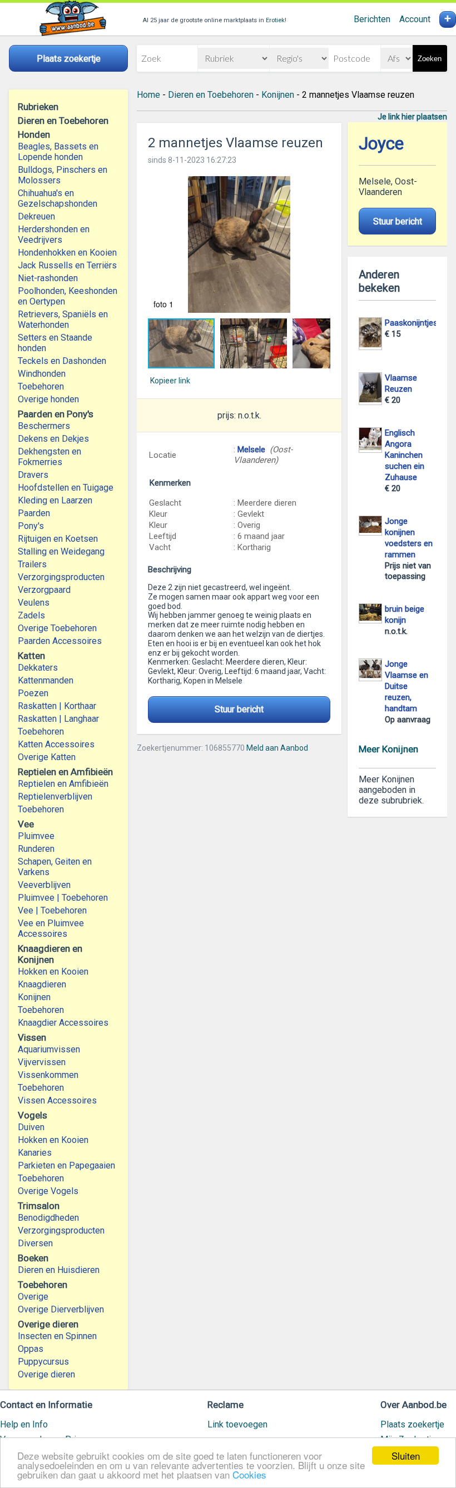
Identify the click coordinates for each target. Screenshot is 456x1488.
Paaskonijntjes (411, 323)
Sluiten (405, 1455)
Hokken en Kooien (53, 971)
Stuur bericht (239, 709)
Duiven (31, 1127)
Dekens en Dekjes (53, 438)
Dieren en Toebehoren (211, 94)
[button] (239, 244)
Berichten (372, 19)
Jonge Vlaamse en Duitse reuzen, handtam (406, 686)
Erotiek (275, 20)
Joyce (381, 143)
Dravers (33, 475)
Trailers (32, 564)
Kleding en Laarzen (55, 500)
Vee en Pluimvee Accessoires (51, 928)
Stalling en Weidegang (61, 551)
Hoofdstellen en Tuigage (65, 487)
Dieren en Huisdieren (59, 1270)
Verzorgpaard (44, 590)
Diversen (35, 1243)
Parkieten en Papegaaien (66, 1165)
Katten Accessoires (56, 744)
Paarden (34, 513)
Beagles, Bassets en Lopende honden (58, 151)
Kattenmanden (45, 680)
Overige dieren (46, 1374)
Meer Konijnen (388, 749)
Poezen (33, 693)
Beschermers (44, 426)
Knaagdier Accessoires (63, 1022)
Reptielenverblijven (55, 796)
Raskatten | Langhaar (58, 718)
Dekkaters (38, 667)
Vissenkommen (48, 1075)
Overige (33, 1296)
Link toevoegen (237, 1424)
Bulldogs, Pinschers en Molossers (62, 175)
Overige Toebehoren (57, 628)
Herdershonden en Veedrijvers (54, 234)
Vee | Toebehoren (52, 910)
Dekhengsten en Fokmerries (49, 456)
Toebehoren (41, 386)
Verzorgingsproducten (61, 577)
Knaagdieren (42, 984)
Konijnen (34, 997)
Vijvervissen (42, 1062)
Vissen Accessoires (57, 1100)
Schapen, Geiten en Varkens (55, 866)
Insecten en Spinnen (57, 1336)
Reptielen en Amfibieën (63, 783)
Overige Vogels (48, 1191)
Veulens (33, 602)
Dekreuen (36, 216)
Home (148, 94)
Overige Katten (47, 757)
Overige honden (48, 399)
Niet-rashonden (48, 278)
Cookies (249, 1474)
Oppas (30, 1349)
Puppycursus (43, 1361)
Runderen (36, 848)
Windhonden (42, 373)
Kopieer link (170, 380)
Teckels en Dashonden (62, 361)
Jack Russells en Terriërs (67, 265)
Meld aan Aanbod (277, 747)
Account (414, 19)
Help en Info (24, 1424)
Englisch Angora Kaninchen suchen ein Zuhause (404, 455)
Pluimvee (36, 836)
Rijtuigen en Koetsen (58, 538)
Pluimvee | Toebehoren (63, 897)
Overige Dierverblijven (61, 1309)
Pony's (31, 526)
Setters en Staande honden (55, 342)
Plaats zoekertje (412, 1424)
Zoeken (430, 58)
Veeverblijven (44, 885)
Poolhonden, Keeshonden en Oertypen (67, 296)
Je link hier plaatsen (412, 116)
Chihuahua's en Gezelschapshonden (57, 198)
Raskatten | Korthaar (57, 706)
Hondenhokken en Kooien (67, 252)
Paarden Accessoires (60, 641)
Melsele (251, 450)
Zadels (31, 615)
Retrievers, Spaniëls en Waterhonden (63, 319)
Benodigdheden (48, 1217)
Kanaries (35, 1152)
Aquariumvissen (49, 1049)
